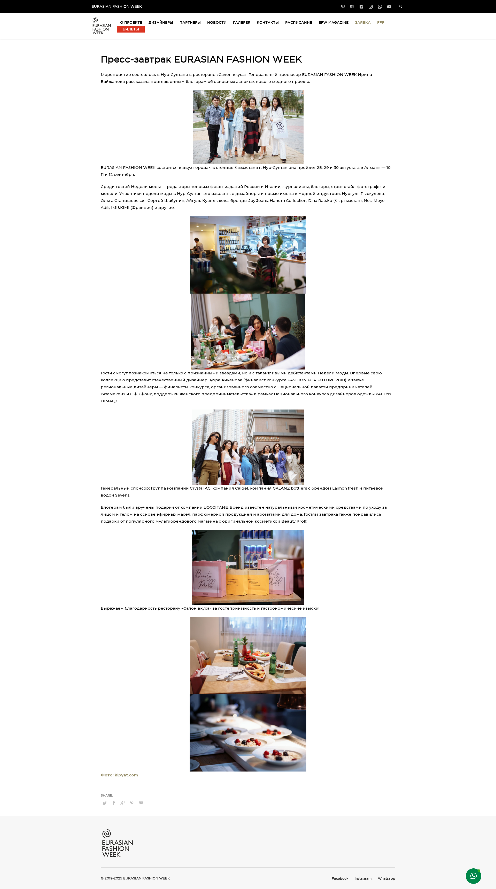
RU (343, 6)
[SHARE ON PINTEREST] (132, 803)
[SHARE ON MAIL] (141, 803)
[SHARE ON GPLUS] (123, 803)
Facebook (340, 878)
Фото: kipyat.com (119, 775)
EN (352, 6)
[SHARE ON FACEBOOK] (114, 803)
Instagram (363, 878)
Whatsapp (386, 878)
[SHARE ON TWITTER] (105, 803)
